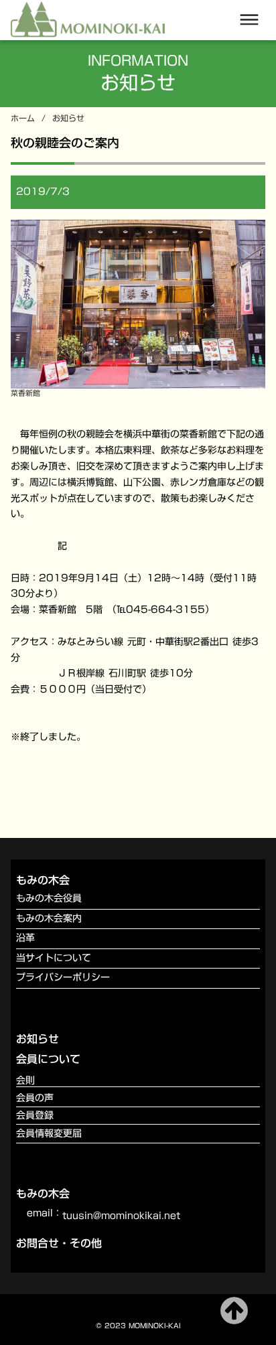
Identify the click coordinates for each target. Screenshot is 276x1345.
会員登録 (35, 1115)
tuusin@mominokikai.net (121, 1216)
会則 (25, 1080)
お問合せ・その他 (59, 1243)
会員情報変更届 (49, 1134)
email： (44, 1213)
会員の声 (35, 1098)
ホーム (23, 118)
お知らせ (68, 118)
